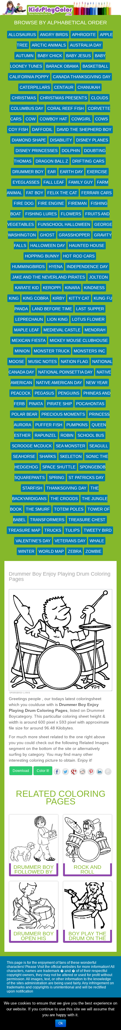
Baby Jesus (78, 55)
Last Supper (90, 308)
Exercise (97, 171)
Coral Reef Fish (65, 108)
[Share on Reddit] (82, 771)
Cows (101, 119)
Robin (66, 435)
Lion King (57, 319)
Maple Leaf (26, 330)
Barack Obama (62, 66)
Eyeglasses (26, 182)
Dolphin (71, 150)
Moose (16, 361)
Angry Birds (54, 34)
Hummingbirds (28, 266)
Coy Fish (18, 129)
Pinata (36, 403)
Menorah (95, 330)
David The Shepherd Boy (84, 129)
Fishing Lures (41, 214)
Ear (52, 171)
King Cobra (35, 298)
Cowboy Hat (53, 119)
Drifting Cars (88, 161)
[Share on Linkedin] (99, 771)
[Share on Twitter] (65, 771)
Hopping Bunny (42, 256)
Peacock (21, 393)
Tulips (72, 530)
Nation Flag (74, 361)
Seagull (98, 446)
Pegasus (44, 393)
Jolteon (98, 277)
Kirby (59, 298)
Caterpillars (35, 87)
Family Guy (80, 182)
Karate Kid (27, 287)
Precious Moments (63, 414)
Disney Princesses (37, 150)
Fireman (77, 203)
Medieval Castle (61, 330)
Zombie (93, 551)
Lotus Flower (88, 319)
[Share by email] (108, 771)
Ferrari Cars (96, 192)
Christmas (24, 98)
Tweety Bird (98, 530)
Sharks (47, 456)
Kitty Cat (79, 298)
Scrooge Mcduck (32, 446)
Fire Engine (51, 203)
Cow (31, 119)
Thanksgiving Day (66, 488)
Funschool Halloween (64, 224)
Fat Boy (34, 192)
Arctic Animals (49, 45)
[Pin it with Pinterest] (91, 771)
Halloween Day (47, 245)
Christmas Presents (63, 98)
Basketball (95, 66)
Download (21, 771)
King (14, 298)
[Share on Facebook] (56, 771)
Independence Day (87, 266)
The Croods (64, 498)
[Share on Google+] (74, 771)
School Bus (91, 435)
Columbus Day (27, 108)
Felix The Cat (62, 192)
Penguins (68, 393)
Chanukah (89, 87)
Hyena (56, 266)
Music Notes (42, 361)
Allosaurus (22, 34)
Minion (22, 351)
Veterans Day (70, 540)
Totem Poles (68, 509)
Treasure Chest (86, 519)
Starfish (32, 488)
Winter (26, 551)
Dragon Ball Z (52, 161)
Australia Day (85, 45)
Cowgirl (81, 119)
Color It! (43, 771)
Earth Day (71, 171)
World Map (51, 551)
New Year (96, 382)
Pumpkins (77, 424)
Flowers (71, 214)
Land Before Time (52, 308)
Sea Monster (70, 446)
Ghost (47, 235)
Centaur (63, 87)
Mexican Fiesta (29, 340)
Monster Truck (52, 351)
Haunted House (86, 245)
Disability (61, 140)
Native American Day (59, 382)
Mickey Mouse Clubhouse (79, 340)
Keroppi (52, 287)
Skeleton (71, 456)
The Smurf (38, 509)
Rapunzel (45, 435)
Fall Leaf (53, 182)
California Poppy (29, 76)
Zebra (74, 551)
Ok (60, 1023)
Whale (97, 540)
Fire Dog (24, 203)
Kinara (72, 287)
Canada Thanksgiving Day (81, 76)
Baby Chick (50, 55)
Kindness (94, 287)
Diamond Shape (29, 140)
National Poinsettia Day (65, 372)
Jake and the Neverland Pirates (48, 277)
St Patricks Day (86, 477)
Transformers (47, 519)
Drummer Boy (27, 171)
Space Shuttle (58, 467)
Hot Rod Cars (79, 256)
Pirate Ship (59, 403)
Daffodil (42, 129)
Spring (56, 477)
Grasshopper (74, 235)
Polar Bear (24, 414)
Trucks (52, 530)
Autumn (24, 55)
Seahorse (24, 456)
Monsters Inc (89, 351)
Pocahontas (90, 403)
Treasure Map (24, 530)
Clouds (99, 98)
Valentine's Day (33, 540)
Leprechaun (29, 319)
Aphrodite (84, 34)
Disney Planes (92, 140)
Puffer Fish (48, 424)
